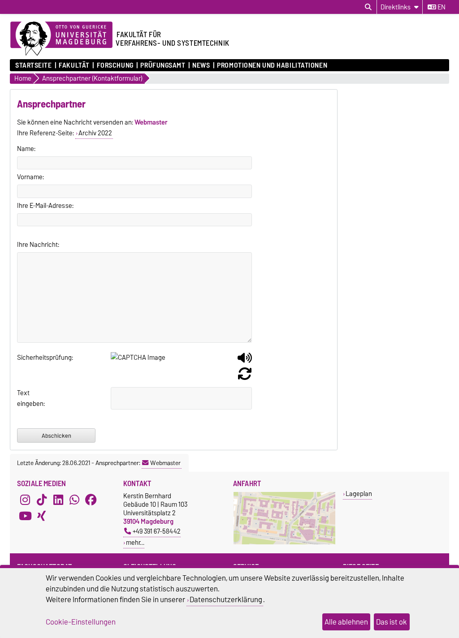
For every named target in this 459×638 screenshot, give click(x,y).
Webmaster (165, 462)
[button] (245, 361)
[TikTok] (42, 499)
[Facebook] (91, 499)
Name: (26, 148)
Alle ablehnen (346, 622)
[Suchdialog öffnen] (368, 7)
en (441, 7)
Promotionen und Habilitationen (272, 65)
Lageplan (359, 493)
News (201, 65)
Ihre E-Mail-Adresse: (45, 205)
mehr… (135, 542)
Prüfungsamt (162, 65)
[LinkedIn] (58, 499)
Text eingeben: (28, 398)
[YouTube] (25, 516)
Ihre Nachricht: (38, 244)
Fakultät (74, 65)
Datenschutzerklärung (226, 599)
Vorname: (30, 177)
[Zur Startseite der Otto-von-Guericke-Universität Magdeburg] (61, 39)
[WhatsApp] (74, 499)
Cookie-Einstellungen (81, 622)
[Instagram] (25, 499)
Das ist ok (391, 622)
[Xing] (42, 516)
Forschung (115, 65)
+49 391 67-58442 (157, 531)
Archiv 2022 (95, 133)
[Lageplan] (284, 542)
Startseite (33, 65)
